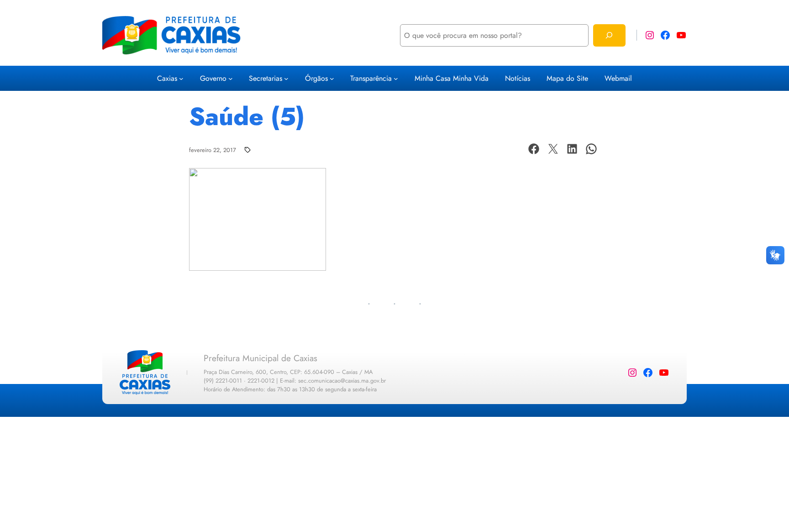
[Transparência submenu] (396, 78)
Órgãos (316, 78)
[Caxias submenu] (181, 78)
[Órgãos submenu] (332, 78)
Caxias (167, 78)
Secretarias (265, 78)
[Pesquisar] (609, 35)
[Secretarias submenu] (286, 78)
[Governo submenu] (230, 78)
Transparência (371, 78)
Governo (213, 78)
